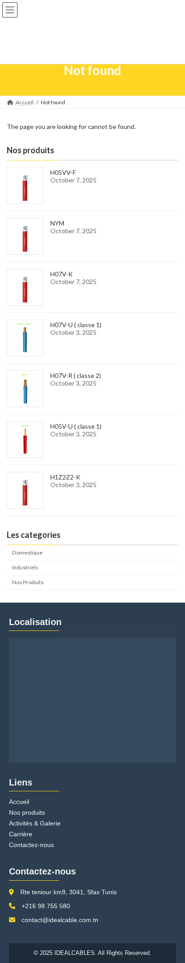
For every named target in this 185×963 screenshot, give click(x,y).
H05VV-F (63, 172)
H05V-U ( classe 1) (75, 426)
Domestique (27, 552)
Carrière (20, 834)
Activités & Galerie (35, 823)
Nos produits (27, 812)
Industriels (25, 567)
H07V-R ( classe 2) (75, 375)
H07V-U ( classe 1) (75, 324)
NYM (57, 223)
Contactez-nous (31, 844)
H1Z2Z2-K (65, 477)
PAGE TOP (171, 924)
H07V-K (61, 274)
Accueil (19, 801)
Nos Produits (28, 582)
